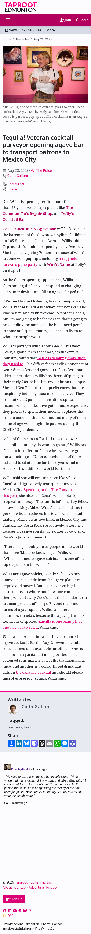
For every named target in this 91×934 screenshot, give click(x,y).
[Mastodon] (20, 910)
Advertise (36, 887)
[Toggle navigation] (8, 20)
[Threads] (30, 910)
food (27, 727)
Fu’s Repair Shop (36, 213)
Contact (20, 887)
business (15, 727)
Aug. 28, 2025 (42, 39)
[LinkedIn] (10, 910)
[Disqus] (45, 815)
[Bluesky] (25, 910)
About (7, 887)
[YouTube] (15, 910)
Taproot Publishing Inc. (33, 882)
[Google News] (5, 910)
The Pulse (33, 30)
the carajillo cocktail (33, 672)
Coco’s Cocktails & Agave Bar (29, 228)
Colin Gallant (17, 175)
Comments (16, 184)
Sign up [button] (16, 899)
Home (7, 39)
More (50, 30)
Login (83, 20)
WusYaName (58, 264)
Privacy (52, 887)
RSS (11, 915)
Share (12, 189)
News (13, 30)
